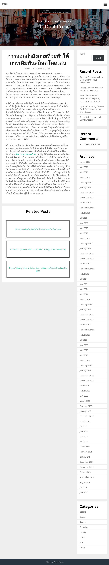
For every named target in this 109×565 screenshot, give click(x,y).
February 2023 (86, 365)
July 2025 (83, 218)
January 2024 (85, 309)
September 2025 (87, 207)
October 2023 (85, 324)
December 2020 (86, 462)
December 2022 (86, 375)
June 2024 (84, 284)
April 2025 (84, 233)
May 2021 (84, 436)
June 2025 (84, 223)
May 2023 (84, 350)
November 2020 (87, 467)
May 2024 (84, 289)
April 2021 (84, 441)
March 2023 (85, 360)
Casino (82, 517)
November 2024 (87, 258)
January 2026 (85, 187)
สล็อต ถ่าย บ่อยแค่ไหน (25, 154)
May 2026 (84, 167)
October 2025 (85, 202)
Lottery (83, 532)
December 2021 (86, 416)
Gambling (84, 527)
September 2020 (87, 477)
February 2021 (86, 451)
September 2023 (87, 329)
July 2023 (83, 340)
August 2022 (85, 390)
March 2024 (85, 299)
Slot (81, 542)
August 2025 (85, 213)
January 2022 (85, 411)
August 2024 (85, 274)
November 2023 (87, 319)
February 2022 (86, 406)
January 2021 (85, 457)
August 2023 (85, 335)
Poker (82, 537)
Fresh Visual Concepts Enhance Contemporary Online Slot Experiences (90, 98)
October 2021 (85, 421)
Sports (82, 547)
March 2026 (85, 177)
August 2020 (85, 482)
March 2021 (85, 446)
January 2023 (85, 370)
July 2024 (83, 279)
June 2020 (84, 492)
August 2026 (85, 162)
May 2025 (84, 228)
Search (82, 54)
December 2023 (86, 314)
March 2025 (85, 238)
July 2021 (83, 426)
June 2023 (84, 345)
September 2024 (87, 268)
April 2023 (84, 355)
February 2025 (86, 243)
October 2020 (85, 472)
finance (83, 522)
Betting (83, 512)
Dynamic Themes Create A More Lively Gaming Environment (91, 80)
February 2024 (86, 304)
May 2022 (84, 396)
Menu (5, 4)
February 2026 (86, 182)
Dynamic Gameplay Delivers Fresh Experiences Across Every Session (92, 109)
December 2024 (86, 253)
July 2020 (83, 487)
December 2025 (86, 192)
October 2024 (85, 263)
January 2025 (85, 248)
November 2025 (87, 197)
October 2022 (85, 385)
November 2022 (87, 380)
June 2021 (84, 431)
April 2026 (84, 172)
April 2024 (84, 294)
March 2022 (85, 401)
